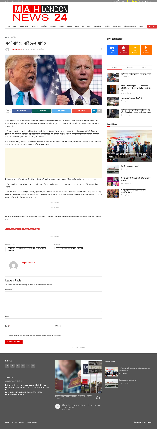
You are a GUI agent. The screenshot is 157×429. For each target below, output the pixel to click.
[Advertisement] (53, 163)
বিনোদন (69, 26)
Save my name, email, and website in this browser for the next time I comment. (34, 335)
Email (7, 326)
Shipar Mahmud (17, 49)
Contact (34, 422)
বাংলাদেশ (34, 26)
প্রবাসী (89, 26)
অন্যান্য (141, 26)
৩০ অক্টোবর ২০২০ (31, 49)
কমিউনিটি (53, 26)
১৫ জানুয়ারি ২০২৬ (126, 183)
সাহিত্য (77, 26)
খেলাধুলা (61, 26)
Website (58, 326)
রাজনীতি (107, 26)
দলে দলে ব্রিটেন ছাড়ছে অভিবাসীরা (131, 98)
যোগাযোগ (7, 1)
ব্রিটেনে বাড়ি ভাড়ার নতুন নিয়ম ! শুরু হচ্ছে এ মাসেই (136, 74)
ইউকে (14, 26)
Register (149, 1)
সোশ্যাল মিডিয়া (117, 26)
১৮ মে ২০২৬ (112, 159)
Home (22, 1)
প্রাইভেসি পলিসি (15, 1)
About (7, 422)
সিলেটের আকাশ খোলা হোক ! (130, 166)
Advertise (14, 422)
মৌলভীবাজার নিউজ (130, 26)
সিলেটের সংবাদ (24, 26)
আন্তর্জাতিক (44, 26)
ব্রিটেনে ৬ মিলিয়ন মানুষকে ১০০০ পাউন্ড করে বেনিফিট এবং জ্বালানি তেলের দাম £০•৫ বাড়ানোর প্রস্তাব (135, 88)
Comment (9, 289)
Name (7, 316)
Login (142, 1)
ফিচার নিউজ (97, 26)
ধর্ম (83, 26)
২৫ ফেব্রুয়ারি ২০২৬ (126, 169)
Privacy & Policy (24, 422)
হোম (8, 26)
